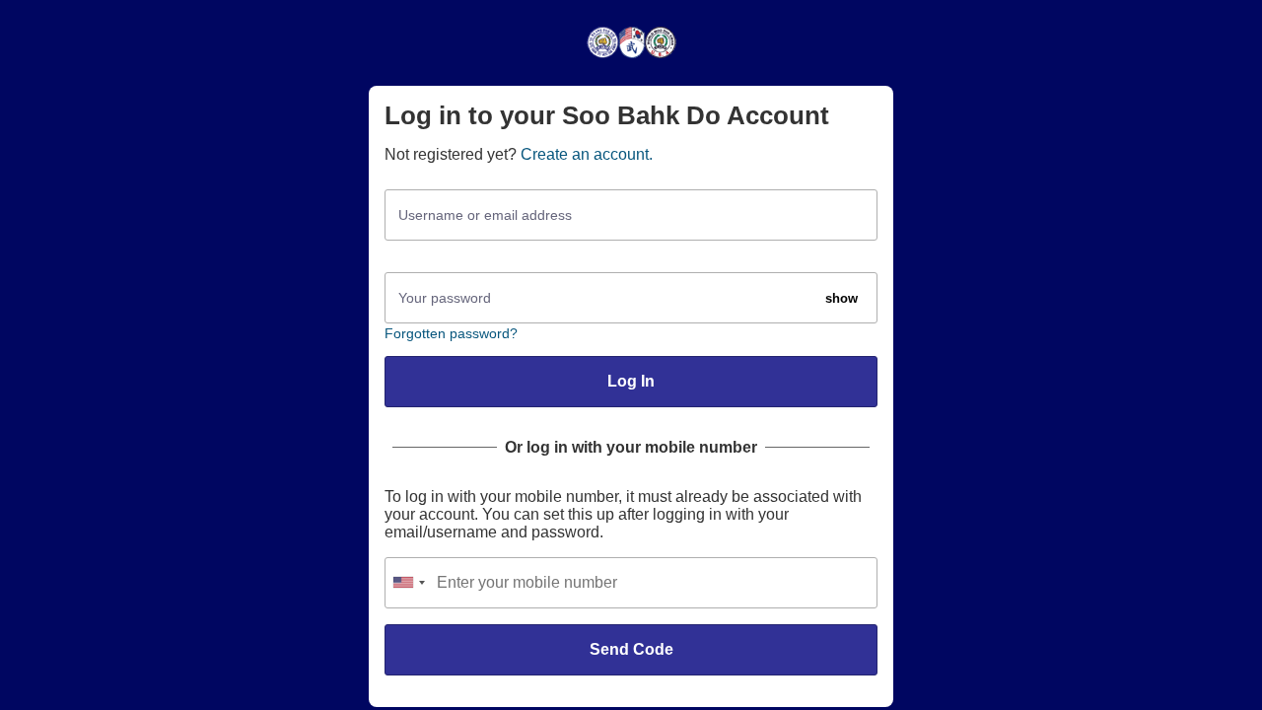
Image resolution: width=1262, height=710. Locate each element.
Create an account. (587, 154)
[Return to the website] (631, 56)
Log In (631, 381)
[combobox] (408, 582)
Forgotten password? (451, 333)
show (841, 298)
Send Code (631, 649)
